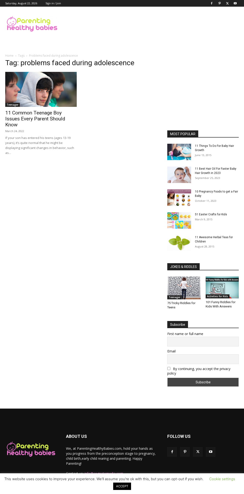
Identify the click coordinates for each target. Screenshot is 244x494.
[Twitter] (227, 3)
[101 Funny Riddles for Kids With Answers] (222, 287)
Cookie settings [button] (222, 479)
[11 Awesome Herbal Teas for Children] (179, 243)
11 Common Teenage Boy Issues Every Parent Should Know (35, 119)
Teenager (12, 104)
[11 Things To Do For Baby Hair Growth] (179, 152)
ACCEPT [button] (122, 486)
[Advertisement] (152, 24)
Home (9, 56)
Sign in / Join (53, 3)
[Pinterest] (219, 3)
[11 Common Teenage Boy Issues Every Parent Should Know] (41, 89)
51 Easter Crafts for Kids (211, 214)
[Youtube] (235, 3)
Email (171, 351)
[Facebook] (211, 3)
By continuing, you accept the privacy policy (198, 370)
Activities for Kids (217, 296)
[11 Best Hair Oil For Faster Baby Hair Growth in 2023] (179, 175)
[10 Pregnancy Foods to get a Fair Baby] (179, 197)
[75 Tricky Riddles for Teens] (184, 288)
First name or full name (185, 333)
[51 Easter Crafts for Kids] (179, 220)
